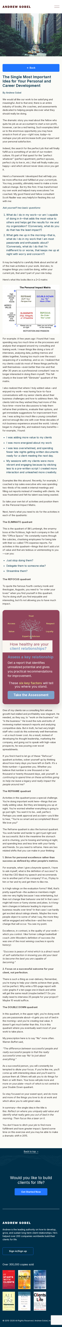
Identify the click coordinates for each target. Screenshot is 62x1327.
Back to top (30, 1151)
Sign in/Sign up (18, 1251)
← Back (31, 67)
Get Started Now (31, 1191)
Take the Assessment (31, 695)
